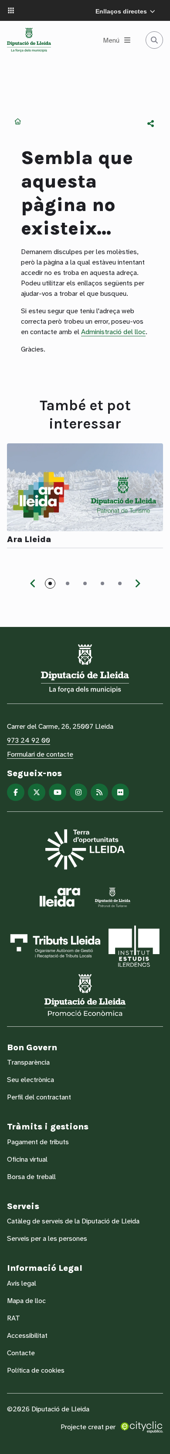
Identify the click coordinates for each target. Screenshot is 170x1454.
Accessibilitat (27, 1335)
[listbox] (151, 123)
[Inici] (29, 40)
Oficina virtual (27, 1159)
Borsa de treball (31, 1176)
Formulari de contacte (40, 754)
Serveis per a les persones (47, 1238)
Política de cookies (36, 1370)
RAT (13, 1318)
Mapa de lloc (26, 1300)
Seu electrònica (30, 1079)
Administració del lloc (113, 331)
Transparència (28, 1062)
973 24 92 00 (28, 740)
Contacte (21, 1352)
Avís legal (21, 1283)
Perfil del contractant (39, 1097)
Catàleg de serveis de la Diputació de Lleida (73, 1221)
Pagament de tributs (38, 1141)
